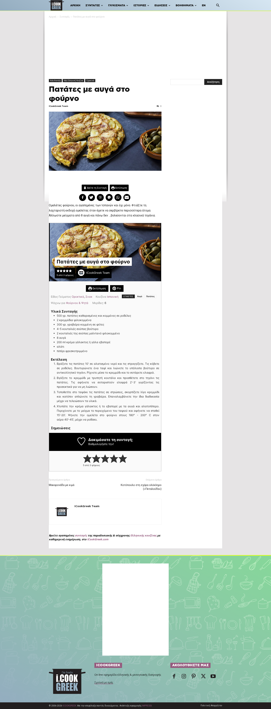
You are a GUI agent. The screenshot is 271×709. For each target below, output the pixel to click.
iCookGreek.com (97, 539)
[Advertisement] (135, 46)
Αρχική (75, 5)
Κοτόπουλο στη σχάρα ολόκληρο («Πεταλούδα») (141, 487)
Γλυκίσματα (116, 5)
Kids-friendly (55, 80)
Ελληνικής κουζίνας (143, 535)
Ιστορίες (139, 5)
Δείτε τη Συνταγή (96, 187)
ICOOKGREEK (69, 705)
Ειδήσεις (160, 5)
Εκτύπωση (121, 187)
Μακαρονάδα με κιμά (61, 485)
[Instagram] (183, 677)
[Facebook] (174, 677)
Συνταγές (93, 5)
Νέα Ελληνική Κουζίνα (73, 80)
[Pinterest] (193, 677)
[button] (217, 6)
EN (204, 5)
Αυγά (139, 296)
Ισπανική (113, 296)
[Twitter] (203, 677)
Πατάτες (150, 296)
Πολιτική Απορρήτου (211, 705)
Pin (118, 288)
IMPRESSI (147, 705)
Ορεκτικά (90, 80)
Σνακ (89, 296)
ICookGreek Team (58, 106)
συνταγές (81, 535)
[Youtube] (213, 677)
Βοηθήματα (185, 5)
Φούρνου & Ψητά (77, 303)
